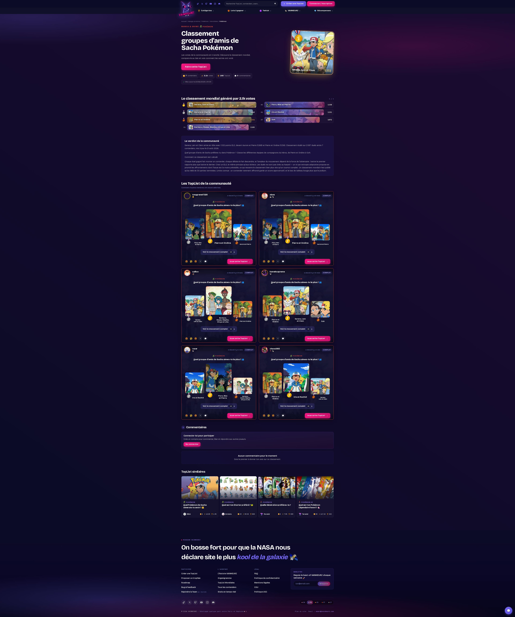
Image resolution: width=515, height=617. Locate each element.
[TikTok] (198, 4)
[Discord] (219, 4)
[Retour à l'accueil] (186, 9)
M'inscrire (324, 584)
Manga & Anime (194, 21)
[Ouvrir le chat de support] (508, 610)
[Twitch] (206, 4)
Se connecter (192, 444)
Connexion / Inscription (321, 4)
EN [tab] (304, 602)
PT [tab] (324, 602)
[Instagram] (215, 4)
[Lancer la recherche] (275, 4)
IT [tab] (331, 602)
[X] (189, 602)
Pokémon (205, 21)
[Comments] (205, 261)
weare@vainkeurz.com (325, 611)
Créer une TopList (293, 4)
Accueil (184, 21)
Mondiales (214, 21)
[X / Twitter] (202, 4)
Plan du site (300, 611)
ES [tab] (317, 602)
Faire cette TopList (196, 66)
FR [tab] (311, 602)
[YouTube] (211, 4)
